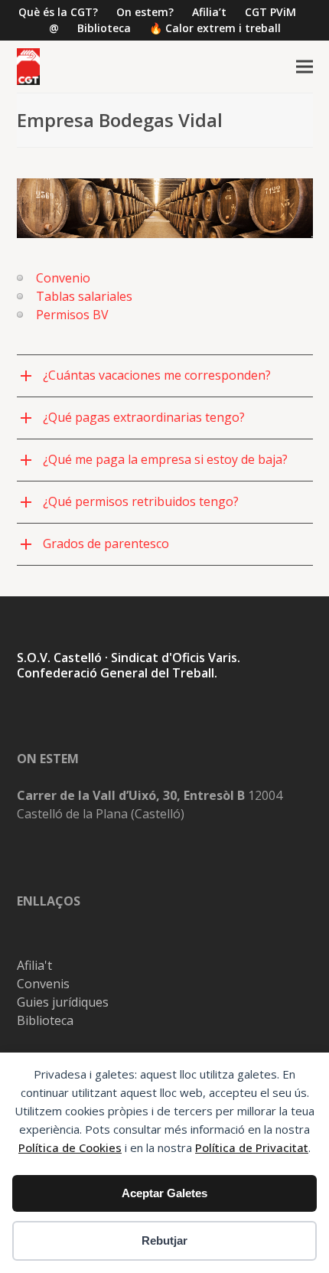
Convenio (63, 277)
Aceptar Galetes (164, 1193)
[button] (304, 66)
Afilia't (34, 965)
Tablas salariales (84, 296)
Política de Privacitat (251, 1147)
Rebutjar (164, 1240)
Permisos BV (72, 314)
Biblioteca (45, 1020)
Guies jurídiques (63, 1002)
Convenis (43, 983)
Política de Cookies (70, 1147)
